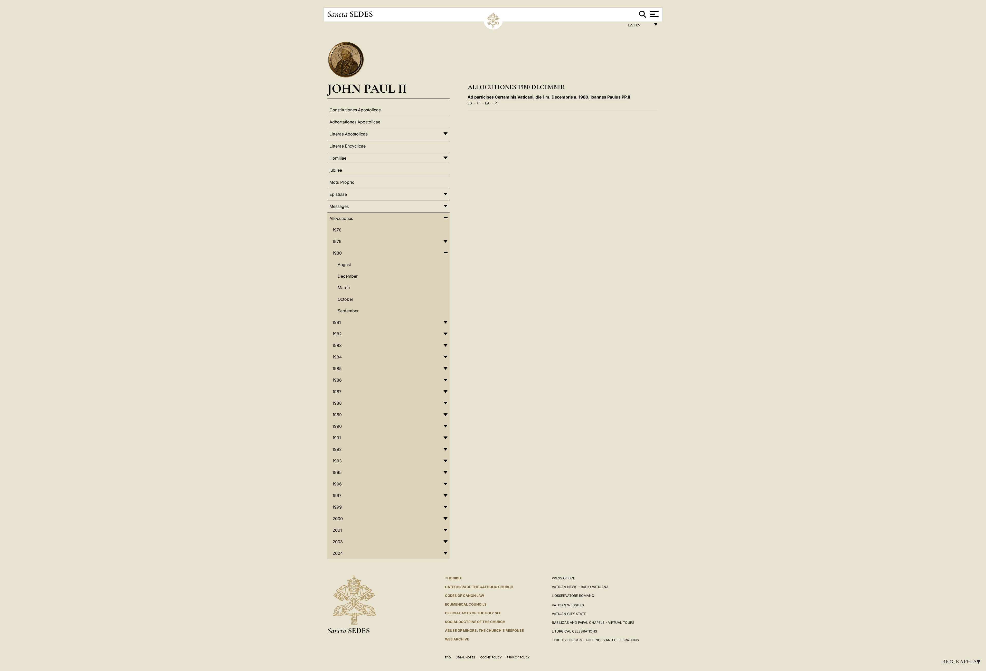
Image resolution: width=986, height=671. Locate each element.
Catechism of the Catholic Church (479, 587)
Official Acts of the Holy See (473, 613)
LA (487, 103)
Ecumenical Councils (466, 604)
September (348, 310)
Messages (339, 206)
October (345, 299)
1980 (337, 253)
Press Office (563, 578)
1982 (337, 333)
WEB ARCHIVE (457, 639)
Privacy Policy (518, 657)
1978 (337, 229)
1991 (337, 437)
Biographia (963, 661)
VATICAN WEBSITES (568, 605)
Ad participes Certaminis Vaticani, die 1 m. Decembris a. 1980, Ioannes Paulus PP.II (549, 97)
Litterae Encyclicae (347, 146)
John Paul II (367, 88)
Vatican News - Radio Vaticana (580, 587)
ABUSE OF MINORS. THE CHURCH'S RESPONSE (484, 630)
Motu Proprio (342, 182)
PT (497, 103)
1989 (337, 414)
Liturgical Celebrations (574, 631)
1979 (337, 241)
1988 (337, 403)
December (348, 276)
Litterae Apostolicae (348, 134)
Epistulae (338, 194)
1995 (337, 472)
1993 (337, 460)
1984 (337, 356)
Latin (639, 26)
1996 (337, 484)
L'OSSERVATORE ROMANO (573, 596)
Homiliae (337, 158)
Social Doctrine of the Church (475, 622)
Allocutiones (341, 218)
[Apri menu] (654, 14)
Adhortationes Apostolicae (354, 121)
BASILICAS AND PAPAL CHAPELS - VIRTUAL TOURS (593, 622)
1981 (337, 322)
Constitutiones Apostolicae (355, 109)
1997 (337, 495)
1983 (337, 345)
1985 (337, 368)
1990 (337, 426)
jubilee (335, 170)
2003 (338, 541)
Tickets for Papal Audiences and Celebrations (595, 640)
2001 (337, 530)
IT (478, 103)
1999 (337, 507)
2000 (338, 518)
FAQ (448, 657)
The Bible (453, 578)
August (344, 264)
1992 (337, 449)
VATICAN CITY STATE (569, 614)
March (344, 287)
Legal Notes (465, 657)
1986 (337, 380)
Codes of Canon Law (464, 596)
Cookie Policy (490, 657)
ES (470, 103)
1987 (337, 391)
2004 (338, 553)
